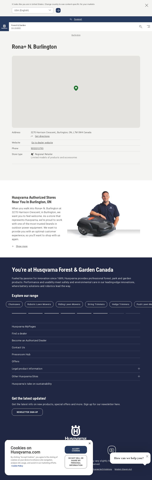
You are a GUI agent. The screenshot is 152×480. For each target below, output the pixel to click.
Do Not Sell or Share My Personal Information (75, 461)
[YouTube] (111, 450)
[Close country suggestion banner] (146, 5)
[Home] (4, 26)
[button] (76, 88)
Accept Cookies (76, 450)
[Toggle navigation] (148, 26)
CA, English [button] (16, 28)
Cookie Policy (17, 466)
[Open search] (140, 26)
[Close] (89, 443)
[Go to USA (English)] (58, 10)
